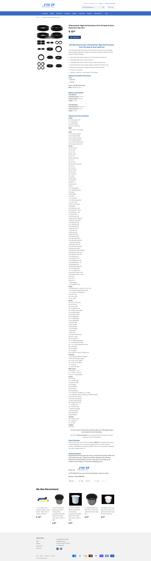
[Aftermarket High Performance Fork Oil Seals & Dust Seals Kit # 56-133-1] (41, 42)
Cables (52, 13)
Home (37, 17)
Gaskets (89, 13)
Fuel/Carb (82, 13)
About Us (38, 548)
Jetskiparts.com (43, 558)
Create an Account (110, 3)
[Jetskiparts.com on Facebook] (57, 549)
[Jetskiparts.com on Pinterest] (61, 549)
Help (106, 13)
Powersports (98, 13)
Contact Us (39, 546)
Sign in (101, 3)
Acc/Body (45, 13)
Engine (74, 13)
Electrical (67, 13)
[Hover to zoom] (50, 31)
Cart (112, 7)
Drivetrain (59, 13)
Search (38, 543)
